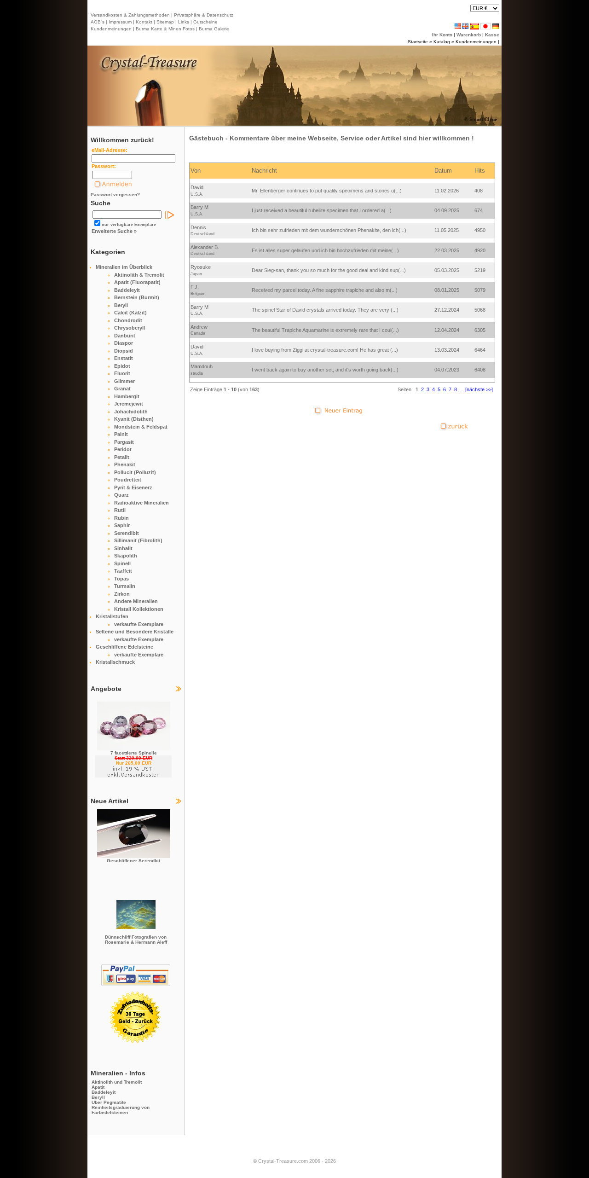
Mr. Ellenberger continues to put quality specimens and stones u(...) (327, 190)
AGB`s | (99, 21)
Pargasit (124, 442)
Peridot (123, 449)
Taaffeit (123, 571)
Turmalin (124, 586)
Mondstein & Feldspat (140, 426)
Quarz (121, 495)
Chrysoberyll (129, 328)
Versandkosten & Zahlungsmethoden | (132, 14)
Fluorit (122, 373)
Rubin (121, 518)
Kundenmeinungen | (112, 28)
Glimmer (124, 381)
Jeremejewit (128, 403)
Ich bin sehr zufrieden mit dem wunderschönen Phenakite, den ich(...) (329, 230)
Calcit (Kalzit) (130, 312)
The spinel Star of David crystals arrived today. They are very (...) (325, 310)
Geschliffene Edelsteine (124, 647)
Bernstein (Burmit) (136, 297)
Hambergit (126, 396)
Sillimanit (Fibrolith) (138, 540)
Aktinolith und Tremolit (117, 1082)
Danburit (124, 335)
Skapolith (125, 555)
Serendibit (126, 533)
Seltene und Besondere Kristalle (134, 631)
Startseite (418, 41)
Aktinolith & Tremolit (139, 275)
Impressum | (120, 21)
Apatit (98, 1087)
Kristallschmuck (115, 662)
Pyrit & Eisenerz (133, 487)
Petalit (121, 457)
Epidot (122, 366)
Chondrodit (128, 320)
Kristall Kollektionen (138, 609)
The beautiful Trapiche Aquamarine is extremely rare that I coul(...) (325, 330)
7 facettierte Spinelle (133, 752)
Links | (184, 21)
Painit (121, 434)
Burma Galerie (214, 28)
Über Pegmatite (109, 1102)
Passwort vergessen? (115, 194)
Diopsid (123, 351)
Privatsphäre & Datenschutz (203, 14)
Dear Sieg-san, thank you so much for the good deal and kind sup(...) (329, 270)
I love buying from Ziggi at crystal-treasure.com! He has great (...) (325, 350)
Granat (122, 388)
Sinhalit (123, 548)
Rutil (120, 510)
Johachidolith (131, 411)
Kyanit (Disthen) (134, 419)
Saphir (122, 525)
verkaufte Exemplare (138, 624)
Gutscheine (205, 21)
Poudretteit (127, 479)
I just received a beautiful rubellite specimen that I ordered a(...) (322, 210)
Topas (121, 578)
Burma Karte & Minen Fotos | (165, 28)
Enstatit (123, 358)
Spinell (122, 563)
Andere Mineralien (136, 601)
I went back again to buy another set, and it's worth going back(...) (325, 369)
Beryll (121, 305)
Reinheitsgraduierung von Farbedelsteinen (121, 1110)
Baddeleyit (127, 290)
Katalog (441, 41)
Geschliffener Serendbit (133, 860)
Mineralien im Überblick (124, 267)
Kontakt (144, 21)
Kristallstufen (112, 616)
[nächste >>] (479, 389)
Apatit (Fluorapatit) (137, 282)
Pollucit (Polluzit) (135, 472)
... (460, 389)
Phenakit (124, 464)
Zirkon (122, 594)
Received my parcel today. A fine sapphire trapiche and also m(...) (325, 290)
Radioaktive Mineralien (141, 502)
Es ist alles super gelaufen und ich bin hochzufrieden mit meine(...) (325, 250)
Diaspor (123, 343)
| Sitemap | (165, 21)
